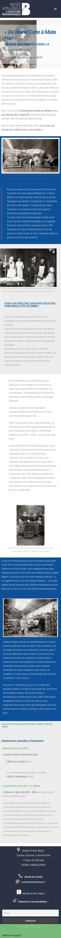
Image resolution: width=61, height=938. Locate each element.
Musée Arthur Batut (32, 893)
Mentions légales (11, 935)
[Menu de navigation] (55, 9)
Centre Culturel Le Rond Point (30, 855)
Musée (24, 850)
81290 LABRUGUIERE (31, 864)
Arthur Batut (36, 850)
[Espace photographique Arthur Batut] (16, 9)
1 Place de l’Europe (30, 860)
